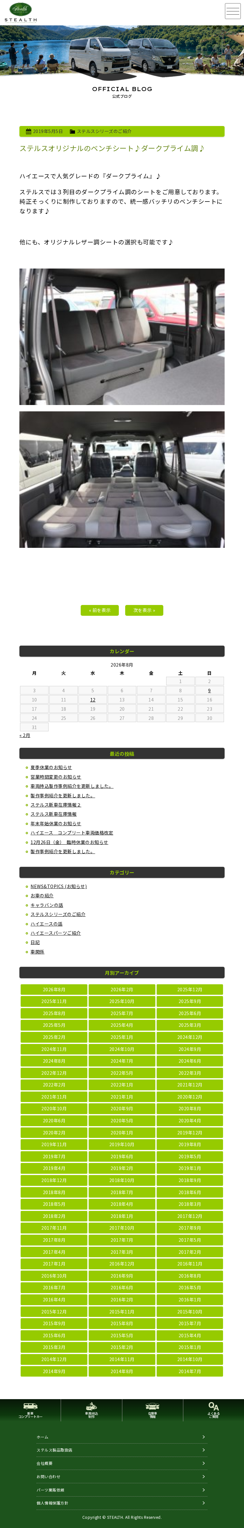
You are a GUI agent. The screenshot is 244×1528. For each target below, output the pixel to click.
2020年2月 (54, 1132)
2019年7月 (54, 1156)
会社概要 (44, 1463)
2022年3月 (190, 1073)
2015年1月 (190, 1347)
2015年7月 (190, 1323)
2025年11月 (54, 1001)
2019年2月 (122, 1168)
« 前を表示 (100, 610)
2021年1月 (122, 1096)
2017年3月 (122, 1252)
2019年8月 (190, 1144)
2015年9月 (54, 1323)
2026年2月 (122, 989)
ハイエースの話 (46, 923)
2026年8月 (54, 989)
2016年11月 (190, 1263)
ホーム (43, 1436)
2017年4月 (54, 1252)
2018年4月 (122, 1204)
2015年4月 (190, 1335)
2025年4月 (122, 1025)
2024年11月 (54, 1049)
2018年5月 (54, 1204)
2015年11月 (122, 1311)
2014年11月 (122, 1359)
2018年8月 (54, 1192)
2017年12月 (190, 1216)
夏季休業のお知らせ (51, 767)
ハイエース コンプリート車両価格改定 (71, 832)
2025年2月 (54, 1037)
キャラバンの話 (46, 905)
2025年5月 (54, 1025)
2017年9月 (190, 1228)
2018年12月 (54, 1180)
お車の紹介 (42, 895)
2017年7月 (122, 1240)
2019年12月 (190, 1132)
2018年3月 (190, 1204)
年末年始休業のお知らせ (55, 823)
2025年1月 (122, 1037)
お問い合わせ (48, 1476)
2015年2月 (122, 1347)
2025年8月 (54, 1013)
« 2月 (24, 735)
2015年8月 (122, 1323)
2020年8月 (190, 1108)
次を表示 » (144, 610)
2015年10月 (190, 1311)
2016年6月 (122, 1287)
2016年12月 (122, 1263)
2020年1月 (122, 1132)
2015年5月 (122, 1335)
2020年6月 (54, 1120)
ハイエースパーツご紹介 (55, 933)
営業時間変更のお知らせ (55, 777)
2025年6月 (190, 1013)
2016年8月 (190, 1275)
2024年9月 (190, 1049)
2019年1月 (190, 1168)
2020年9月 (122, 1108)
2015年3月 (54, 1347)
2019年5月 (190, 1156)
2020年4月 (190, 1120)
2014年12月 (54, 1359)
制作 (91, 1415)
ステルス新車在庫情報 (53, 814)
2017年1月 (54, 1263)
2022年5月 (122, 1073)
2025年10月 (122, 1001)
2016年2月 (122, 1299)
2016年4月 (54, 1299)
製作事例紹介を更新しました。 (62, 795)
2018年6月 (190, 1192)
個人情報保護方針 (52, 1502)
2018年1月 (122, 1216)
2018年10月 (122, 1180)
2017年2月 (190, 1252)
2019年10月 (122, 1144)
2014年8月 (122, 1371)
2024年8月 (54, 1061)
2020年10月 (54, 1108)
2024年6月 (190, 1061)
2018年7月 (122, 1192)
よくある (213, 1415)
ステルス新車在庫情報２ (55, 804)
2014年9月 (54, 1371)
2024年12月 (190, 1037)
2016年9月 (122, 1275)
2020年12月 (190, 1096)
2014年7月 (190, 1371)
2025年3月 (190, 1025)
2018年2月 (54, 1216)
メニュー (233, 11)
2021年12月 (190, 1084)
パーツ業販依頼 (50, 1489)
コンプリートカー (30, 1415)
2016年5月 (190, 1287)
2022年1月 (122, 1084)
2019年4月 (54, 1168)
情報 (152, 1415)
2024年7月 (122, 1061)
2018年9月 (190, 1180)
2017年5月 (190, 1240)
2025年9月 (190, 1001)
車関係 (37, 951)
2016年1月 (190, 1299)
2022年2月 (54, 1084)
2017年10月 (122, 1228)
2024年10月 (122, 1049)
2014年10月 (190, 1359)
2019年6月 (122, 1156)
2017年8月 (54, 1240)
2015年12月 (54, 1311)
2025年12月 (190, 989)
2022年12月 (54, 1073)
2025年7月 (122, 1013)
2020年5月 (122, 1120)
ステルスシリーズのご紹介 (104, 131)
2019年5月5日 (48, 131)
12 (93, 699)
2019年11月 (54, 1144)
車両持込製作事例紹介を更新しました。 (71, 786)
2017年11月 (54, 1228)
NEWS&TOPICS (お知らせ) (58, 886)
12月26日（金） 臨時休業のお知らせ (69, 842)
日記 (35, 942)
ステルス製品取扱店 (54, 1449)
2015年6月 (54, 1335)
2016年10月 (54, 1275)
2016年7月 (54, 1287)
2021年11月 (54, 1096)
